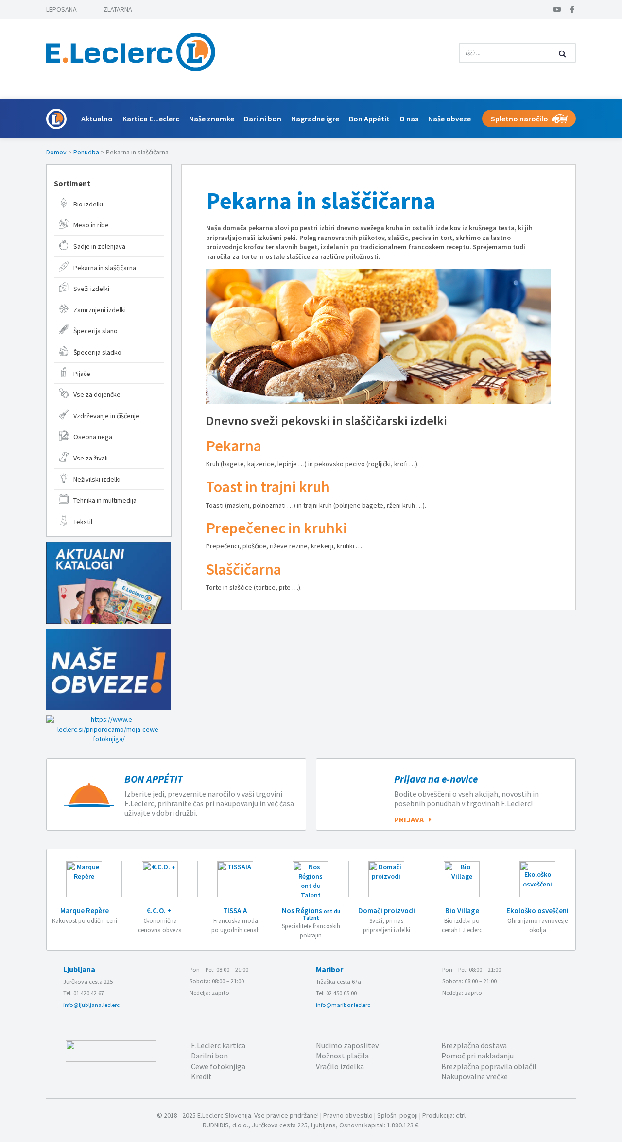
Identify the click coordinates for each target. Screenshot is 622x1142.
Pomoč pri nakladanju (477, 1055)
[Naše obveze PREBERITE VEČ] (109, 670)
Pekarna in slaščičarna (104, 267)
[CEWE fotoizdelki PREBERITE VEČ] (109, 729)
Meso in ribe (91, 225)
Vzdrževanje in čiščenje (106, 415)
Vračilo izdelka (340, 1066)
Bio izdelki (88, 204)
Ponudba (86, 152)
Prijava (409, 819)
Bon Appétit (369, 118)
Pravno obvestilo (348, 1115)
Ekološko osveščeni (537, 910)
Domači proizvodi (386, 910)
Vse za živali (90, 458)
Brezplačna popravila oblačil (488, 1066)
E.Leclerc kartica (218, 1045)
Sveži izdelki (91, 288)
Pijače (81, 373)
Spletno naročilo (519, 118)
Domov (56, 152)
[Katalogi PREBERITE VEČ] (109, 583)
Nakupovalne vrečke (474, 1076)
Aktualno (97, 118)
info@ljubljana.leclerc (91, 1004)
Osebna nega (92, 436)
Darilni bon (262, 118)
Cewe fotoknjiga (218, 1066)
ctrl (461, 1115)
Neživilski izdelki (97, 479)
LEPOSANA (61, 9)
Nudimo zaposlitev (347, 1045)
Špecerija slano (95, 330)
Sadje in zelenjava (99, 246)
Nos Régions (311, 913)
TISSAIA (235, 910)
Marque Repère (84, 910)
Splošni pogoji (397, 1115)
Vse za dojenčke (97, 394)
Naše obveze (449, 118)
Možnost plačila (342, 1055)
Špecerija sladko (97, 352)
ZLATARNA (118, 9)
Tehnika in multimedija (105, 500)
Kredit (201, 1076)
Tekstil (82, 521)
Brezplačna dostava (474, 1045)
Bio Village (462, 910)
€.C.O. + (160, 910)
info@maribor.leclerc (343, 1004)
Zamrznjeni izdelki (99, 310)
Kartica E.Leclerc (150, 118)
